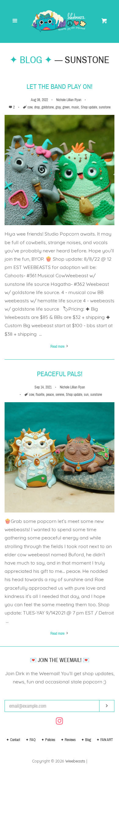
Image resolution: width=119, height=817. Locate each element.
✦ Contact (13, 740)
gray (58, 107)
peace (50, 394)
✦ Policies (48, 740)
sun (86, 394)
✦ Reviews (68, 740)
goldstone (47, 107)
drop (37, 107)
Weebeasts (75, 760)
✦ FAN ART (104, 740)
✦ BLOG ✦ (30, 60)
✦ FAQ (31, 740)
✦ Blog (86, 740)
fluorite (40, 394)
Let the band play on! (59, 86)
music (75, 107)
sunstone (104, 107)
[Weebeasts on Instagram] (59, 722)
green (66, 107)
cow (29, 107)
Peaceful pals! (59, 374)
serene (60, 394)
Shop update (89, 107)
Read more (57, 346)
